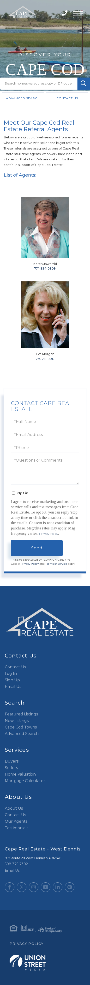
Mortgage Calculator (25, 780)
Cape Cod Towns (21, 727)
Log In (11, 673)
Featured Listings (21, 714)
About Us (14, 808)
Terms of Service (56, 563)
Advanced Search (23, 98)
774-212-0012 (45, 359)
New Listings (17, 720)
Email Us (13, 686)
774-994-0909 (45, 268)
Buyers (11, 761)
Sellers (11, 767)
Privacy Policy (48, 533)
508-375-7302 (65, 13)
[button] (83, 84)
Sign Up (12, 680)
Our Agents (16, 821)
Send (37, 548)
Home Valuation (20, 774)
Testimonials (16, 828)
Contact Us (67, 98)
